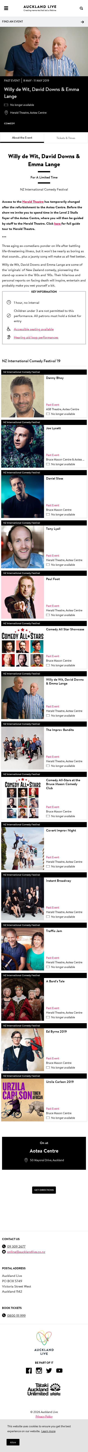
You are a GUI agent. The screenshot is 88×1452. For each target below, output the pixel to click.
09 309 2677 (16, 1246)
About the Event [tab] (22, 137)
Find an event (12, 21)
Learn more (48, 1431)
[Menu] (6, 8)
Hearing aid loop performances (36, 337)
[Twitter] (49, 1371)
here (57, 223)
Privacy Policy (44, 1416)
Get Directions (44, 1190)
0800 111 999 (16, 1315)
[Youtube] (59, 1371)
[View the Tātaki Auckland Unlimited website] (44, 1389)
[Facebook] (29, 1371)
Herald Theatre (33, 201)
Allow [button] (13, 1442)
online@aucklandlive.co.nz (26, 1251)
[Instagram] (39, 1371)
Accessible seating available (34, 329)
